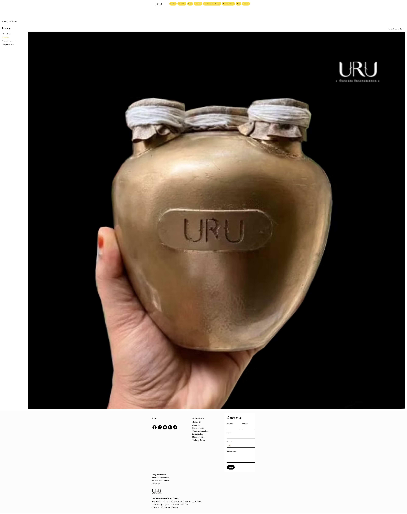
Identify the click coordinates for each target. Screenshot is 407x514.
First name (230, 423)
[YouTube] (165, 427)
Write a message (231, 451)
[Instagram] (160, 427)
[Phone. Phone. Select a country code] (230, 445)
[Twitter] (175, 427)
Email (229, 433)
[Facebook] (154, 427)
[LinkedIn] (170, 427)
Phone (229, 442)
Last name (245, 423)
